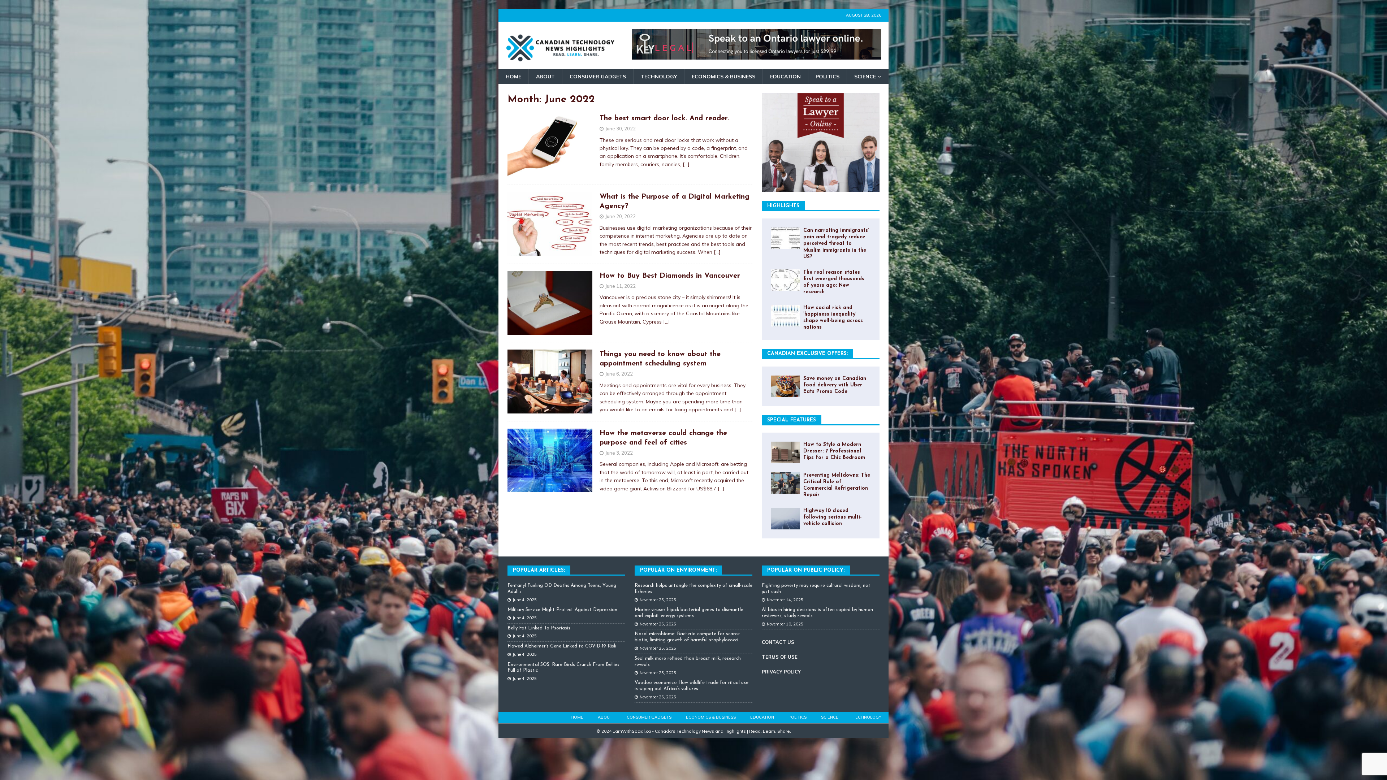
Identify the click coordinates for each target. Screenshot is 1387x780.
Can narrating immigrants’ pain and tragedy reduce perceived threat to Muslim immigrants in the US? (836, 244)
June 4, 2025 (525, 599)
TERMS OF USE (780, 657)
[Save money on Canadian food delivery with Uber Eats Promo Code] (785, 386)
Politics (827, 76)
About (545, 76)
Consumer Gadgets (598, 76)
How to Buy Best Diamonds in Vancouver (670, 276)
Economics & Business (723, 76)
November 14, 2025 (785, 599)
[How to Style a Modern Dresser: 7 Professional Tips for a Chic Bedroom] (785, 452)
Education (785, 76)
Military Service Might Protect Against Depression (562, 609)
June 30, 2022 (620, 128)
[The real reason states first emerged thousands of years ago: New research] (785, 280)
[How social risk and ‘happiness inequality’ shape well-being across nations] (785, 315)
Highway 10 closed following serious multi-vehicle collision (832, 517)
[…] (686, 164)
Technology (659, 76)
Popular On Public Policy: (805, 570)
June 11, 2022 (620, 286)
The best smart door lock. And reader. (664, 118)
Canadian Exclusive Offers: (807, 353)
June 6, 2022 (619, 374)
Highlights (783, 206)
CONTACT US (778, 642)
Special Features (791, 420)
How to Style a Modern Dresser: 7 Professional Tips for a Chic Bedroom (834, 451)
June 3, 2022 (619, 453)
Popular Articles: (539, 570)
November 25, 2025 (658, 599)
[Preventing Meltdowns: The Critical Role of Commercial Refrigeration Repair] (785, 483)
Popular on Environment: (678, 570)
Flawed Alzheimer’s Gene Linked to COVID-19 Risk (561, 646)
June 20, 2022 (620, 216)
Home (513, 76)
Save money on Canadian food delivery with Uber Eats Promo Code (834, 385)
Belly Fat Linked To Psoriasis (538, 628)
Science (865, 76)
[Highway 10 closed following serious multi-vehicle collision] (785, 518)
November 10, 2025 (785, 624)
